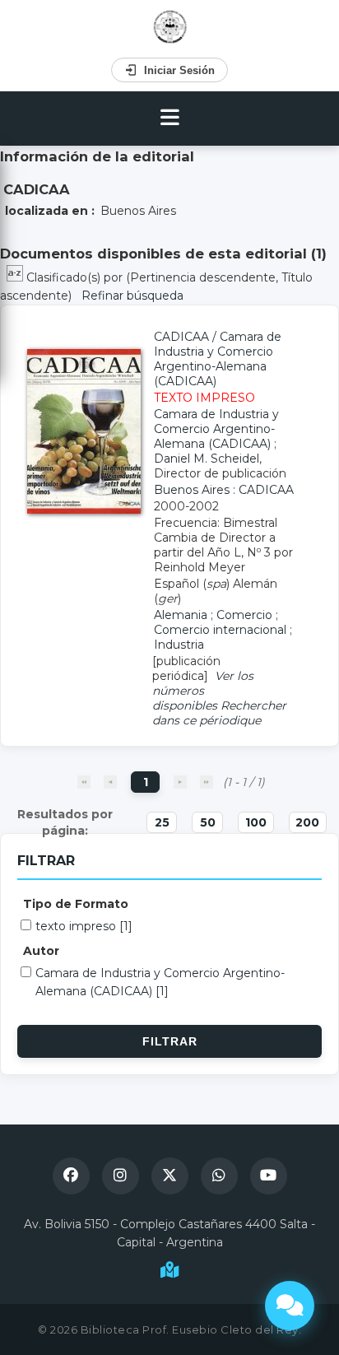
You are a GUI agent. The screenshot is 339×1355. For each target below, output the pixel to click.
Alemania (180, 615)
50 (208, 822)
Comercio (244, 615)
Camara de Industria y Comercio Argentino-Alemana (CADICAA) (217, 359)
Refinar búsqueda (132, 295)
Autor (41, 950)
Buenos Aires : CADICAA (224, 489)
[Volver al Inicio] (169, 26)
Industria (179, 644)
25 (162, 822)
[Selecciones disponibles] (16, 277)
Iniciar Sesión (179, 70)
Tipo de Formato (75, 903)
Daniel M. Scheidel (206, 458)
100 (256, 822)
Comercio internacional (220, 629)
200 (307, 822)
